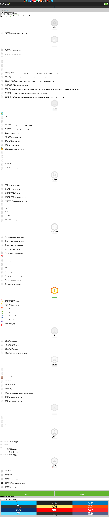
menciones (82, 494)
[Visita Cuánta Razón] (54, 503)
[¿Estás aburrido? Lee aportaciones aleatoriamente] (47, 6)
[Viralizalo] (52, 1)
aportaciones (81, 491)
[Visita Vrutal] (90, 510)
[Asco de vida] (24, 1)
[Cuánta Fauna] (41, 1)
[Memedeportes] (29, 1)
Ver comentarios (16, 14)
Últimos (14, 6)
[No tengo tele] (43, 1)
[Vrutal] (35, 1)
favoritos (27, 491)
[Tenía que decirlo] (47, 1)
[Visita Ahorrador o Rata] (54, 513)
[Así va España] (33, 1)
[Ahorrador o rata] (50, 1)
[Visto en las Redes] (31, 1)
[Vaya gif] (45, 1)
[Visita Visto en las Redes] (19, 510)
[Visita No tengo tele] (90, 513)
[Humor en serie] (39, 1)
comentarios (27, 494)
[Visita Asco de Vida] (19, 506)
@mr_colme (12, 16)
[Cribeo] (37, 1)
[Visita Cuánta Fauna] (90, 506)
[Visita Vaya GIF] (19, 513)
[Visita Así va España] (54, 506)
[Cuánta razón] (26, 1)
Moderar (93, 6)
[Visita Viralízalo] (19, 503)
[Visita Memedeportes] (90, 503)
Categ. (66, 6)
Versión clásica (58, 515)
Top (34, 6)
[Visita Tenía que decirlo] (54, 510)
